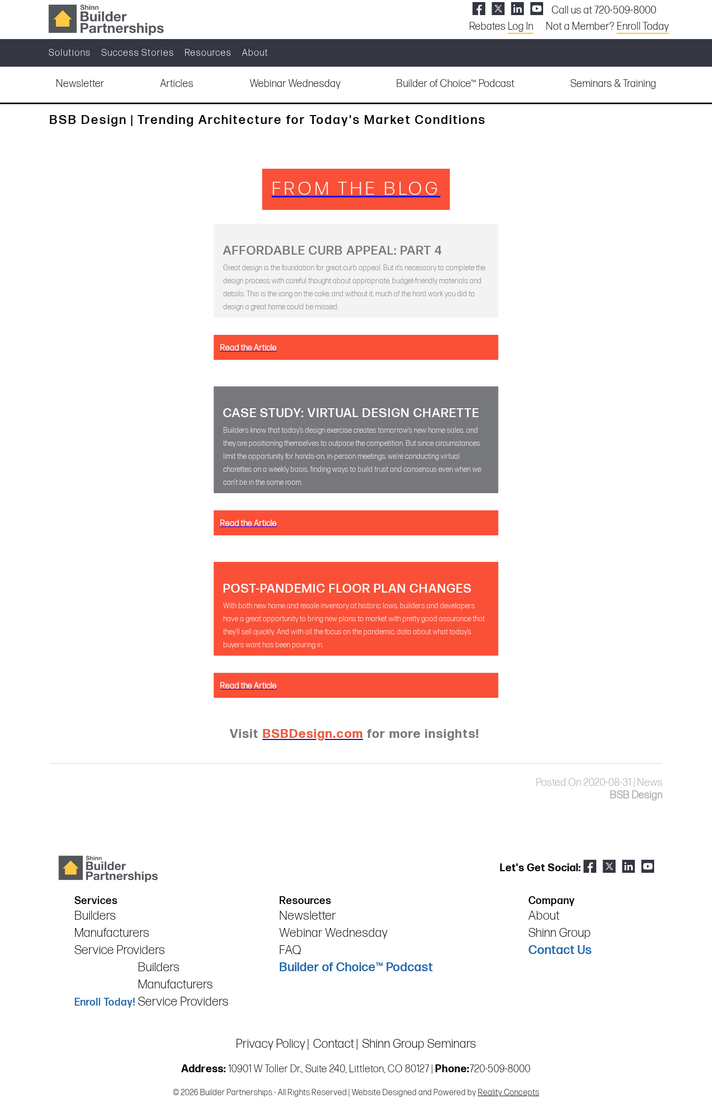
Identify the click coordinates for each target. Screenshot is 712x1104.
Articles (176, 84)
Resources (208, 52)
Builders (95, 915)
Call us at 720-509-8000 (603, 10)
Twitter (498, 8)
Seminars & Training (613, 84)
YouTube (536, 8)
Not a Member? (607, 26)
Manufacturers (112, 932)
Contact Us (560, 950)
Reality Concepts (508, 1093)
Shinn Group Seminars (419, 1043)
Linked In (517, 8)
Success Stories (137, 52)
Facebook (478, 8)
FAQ (290, 950)
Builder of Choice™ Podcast (455, 84)
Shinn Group (560, 932)
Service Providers (120, 950)
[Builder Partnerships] (105, 18)
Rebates (501, 26)
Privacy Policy (270, 1043)
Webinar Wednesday (295, 84)
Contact (333, 1043)
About (255, 52)
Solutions (69, 52)
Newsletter (80, 84)
